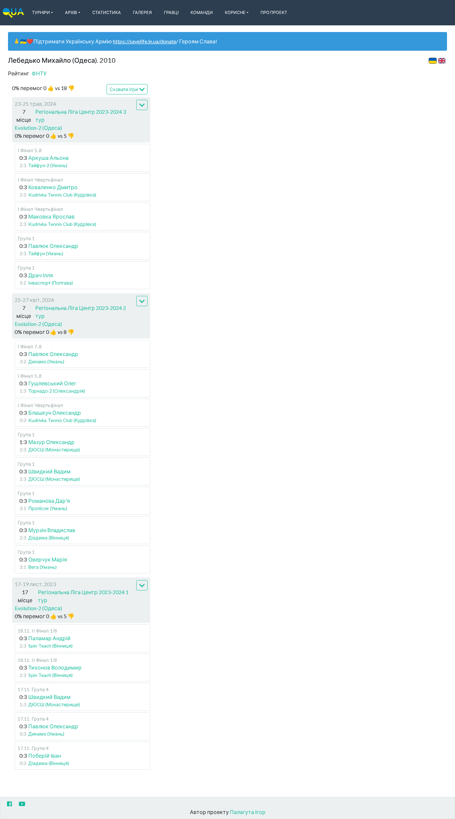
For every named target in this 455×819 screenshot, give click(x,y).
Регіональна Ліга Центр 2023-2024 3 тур (80, 115)
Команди (202, 12)
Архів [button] (71, 12)
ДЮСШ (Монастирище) (54, 449)
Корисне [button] (235, 12)
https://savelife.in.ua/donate (144, 41)
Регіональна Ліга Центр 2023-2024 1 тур (83, 596)
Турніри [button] (41, 12)
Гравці (171, 12)
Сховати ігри (124, 89)
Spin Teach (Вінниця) (50, 646)
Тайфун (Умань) (45, 253)
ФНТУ (39, 73)
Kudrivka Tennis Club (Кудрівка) (62, 194)
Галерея (142, 12)
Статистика (106, 12)
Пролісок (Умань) (47, 508)
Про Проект (273, 12)
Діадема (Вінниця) (48, 537)
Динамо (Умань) (46, 361)
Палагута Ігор (247, 812)
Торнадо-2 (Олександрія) (56, 391)
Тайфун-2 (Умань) (47, 165)
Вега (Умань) (42, 567)
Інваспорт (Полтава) (50, 283)
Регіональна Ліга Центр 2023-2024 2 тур (80, 312)
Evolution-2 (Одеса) (38, 127)
